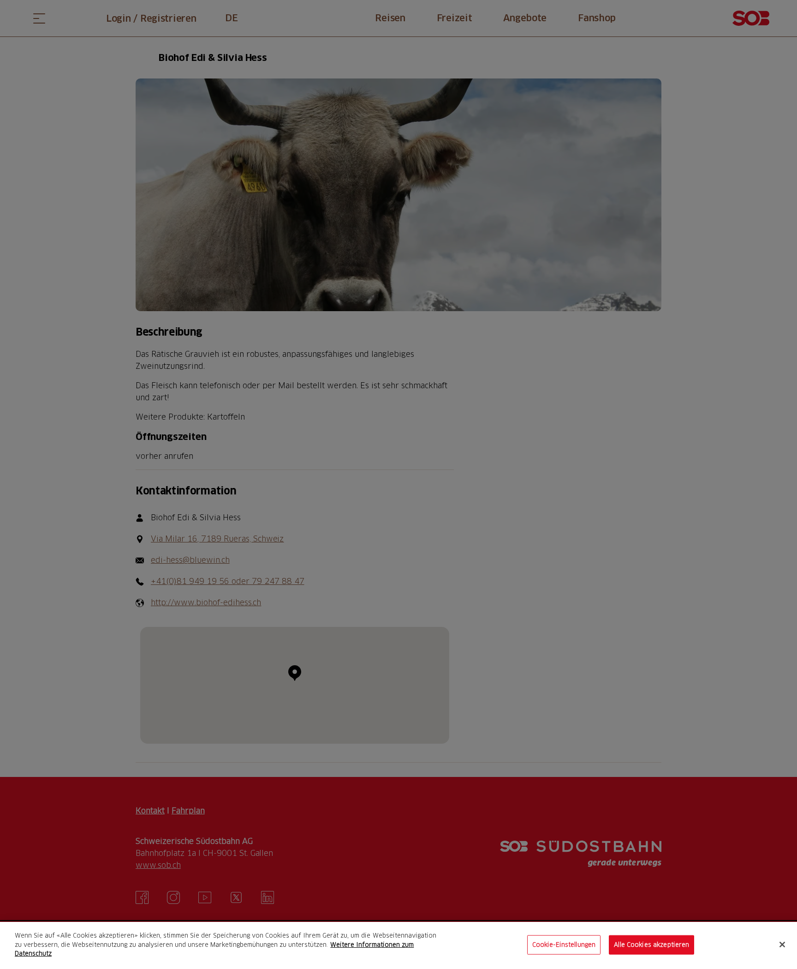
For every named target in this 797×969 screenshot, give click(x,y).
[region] (398, 945)
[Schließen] (782, 944)
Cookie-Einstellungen (564, 944)
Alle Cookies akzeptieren (651, 944)
